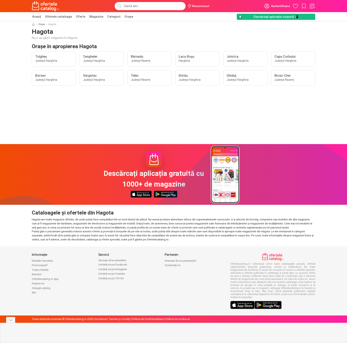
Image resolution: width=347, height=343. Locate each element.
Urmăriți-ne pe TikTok (111, 278)
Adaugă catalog (41, 288)
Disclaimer (101, 319)
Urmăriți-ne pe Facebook (112, 264)
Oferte (80, 16)
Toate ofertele (40, 269)
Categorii (114, 16)
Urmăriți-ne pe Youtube (111, 273)
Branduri (37, 274)
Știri (34, 292)
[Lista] (312, 6)
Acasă (36, 16)
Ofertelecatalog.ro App (45, 278)
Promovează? (40, 265)
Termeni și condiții (119, 319)
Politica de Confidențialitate (148, 319)
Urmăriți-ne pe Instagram (112, 269)
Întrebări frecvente (42, 260)
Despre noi (38, 283)
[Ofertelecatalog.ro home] (45, 6)
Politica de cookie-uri (177, 319)
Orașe (129, 16)
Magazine (96, 16)
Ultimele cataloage (58, 16)
